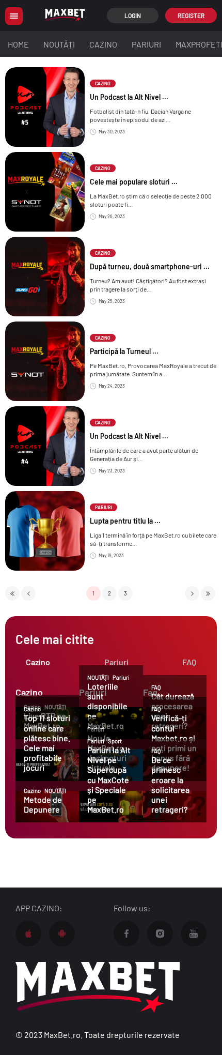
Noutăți (59, 44)
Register (191, 15)
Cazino (103, 44)
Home (18, 44)
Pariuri (146, 44)
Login (132, 15)
